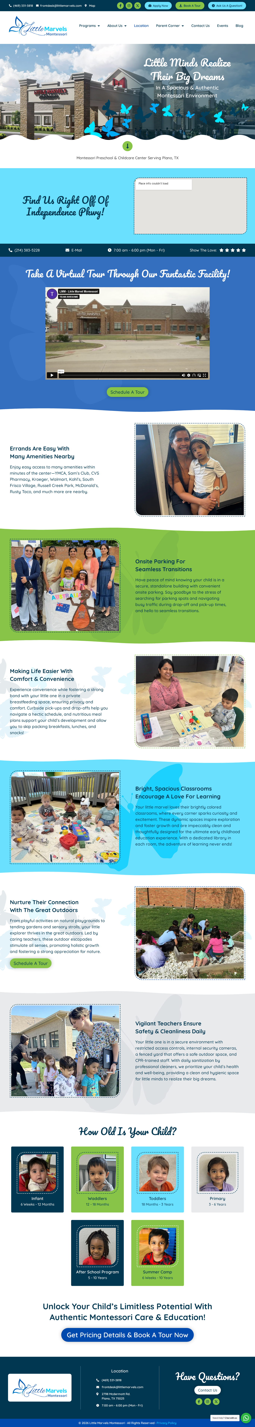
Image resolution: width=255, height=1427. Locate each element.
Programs (87, 25)
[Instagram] (129, 5)
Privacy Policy (166, 1423)
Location (141, 25)
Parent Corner (168, 25)
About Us (114, 25)
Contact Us (200, 25)
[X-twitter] (137, 5)
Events (222, 25)
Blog (239, 25)
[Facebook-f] (120, 5)
